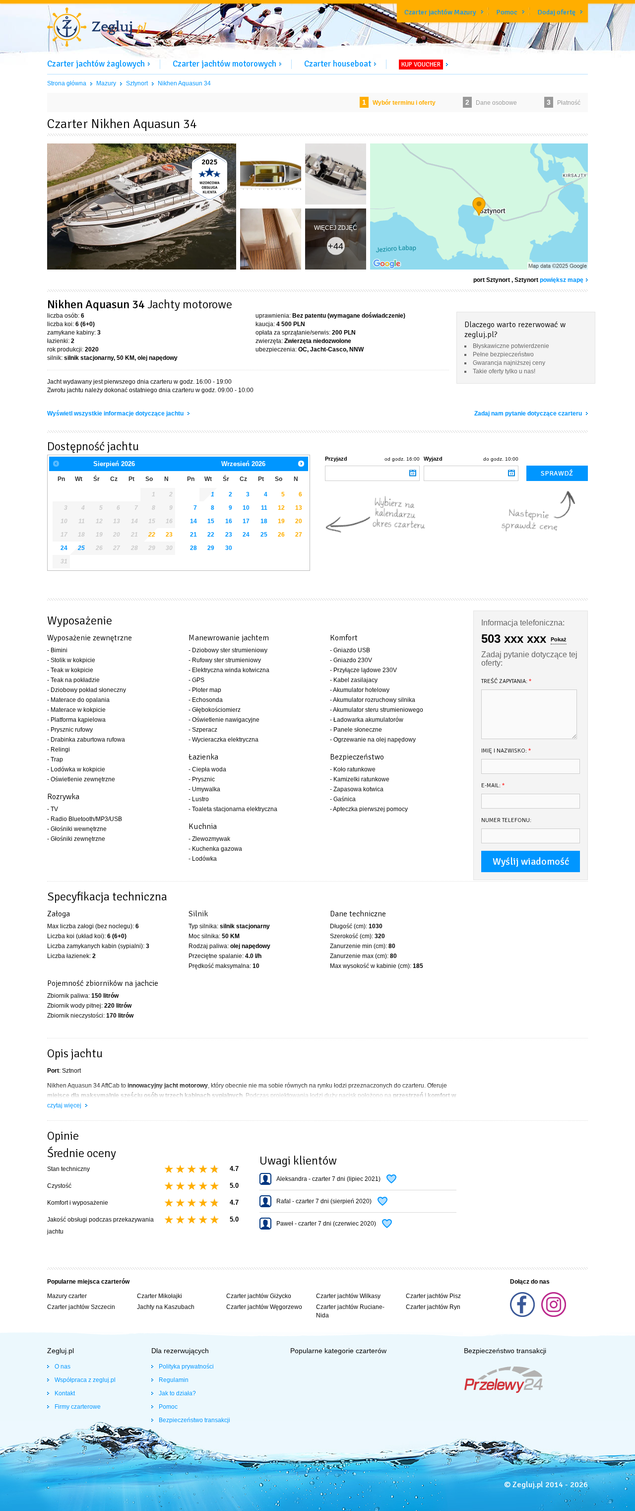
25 (81, 548)
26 (281, 534)
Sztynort (137, 83)
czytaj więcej (65, 1105)
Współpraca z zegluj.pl (85, 1379)
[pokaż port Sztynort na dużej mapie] (479, 208)
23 (169, 534)
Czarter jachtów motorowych (224, 64)
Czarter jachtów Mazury (440, 12)
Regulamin (174, 1379)
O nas (62, 1366)
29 (210, 548)
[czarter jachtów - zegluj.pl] (96, 28)
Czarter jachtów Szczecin (81, 1307)
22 (151, 534)
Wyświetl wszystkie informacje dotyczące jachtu (116, 413)
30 (228, 548)
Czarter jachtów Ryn (433, 1307)
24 (64, 548)
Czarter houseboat (337, 64)
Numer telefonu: (506, 820)
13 (298, 507)
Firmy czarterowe (78, 1406)
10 (246, 507)
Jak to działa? (177, 1393)
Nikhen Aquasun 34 (184, 83)
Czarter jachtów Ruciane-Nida (350, 1311)
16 (228, 521)
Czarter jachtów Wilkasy (348, 1296)
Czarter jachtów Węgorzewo (264, 1307)
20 (298, 521)
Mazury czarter (67, 1296)
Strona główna (66, 83)
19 (281, 521)
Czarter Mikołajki (159, 1296)
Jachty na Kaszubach (165, 1307)
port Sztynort (491, 279)
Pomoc (506, 12)
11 (264, 507)
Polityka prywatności (186, 1366)
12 (281, 507)
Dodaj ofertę (556, 12)
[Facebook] (523, 1314)
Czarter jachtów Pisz (433, 1296)
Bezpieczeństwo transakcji (194, 1420)
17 (246, 521)
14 (193, 521)
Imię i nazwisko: (506, 751)
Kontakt (65, 1393)
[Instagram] (553, 1314)
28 (193, 548)
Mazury (106, 83)
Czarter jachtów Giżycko (258, 1296)
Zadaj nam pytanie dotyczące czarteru (528, 413)
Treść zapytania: (506, 681)
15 (210, 521)
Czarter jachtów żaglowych (96, 64)
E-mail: (493, 785)
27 (298, 534)
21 (193, 534)
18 (263, 521)
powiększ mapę (561, 279)
